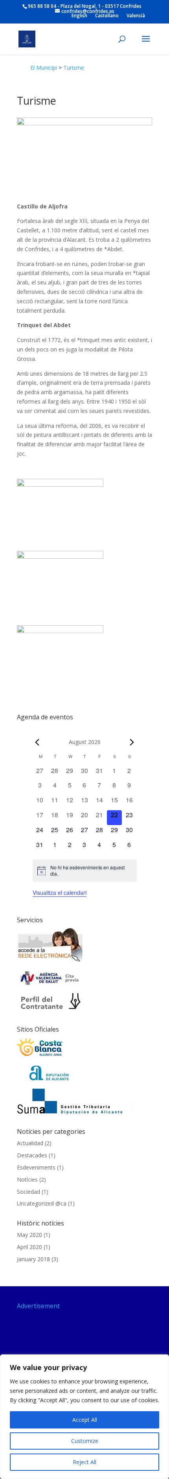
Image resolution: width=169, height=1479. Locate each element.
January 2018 (33, 1259)
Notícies (27, 1179)
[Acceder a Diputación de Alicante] (50, 1080)
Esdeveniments (36, 1167)
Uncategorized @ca (41, 1203)
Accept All (84, 1419)
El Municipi (43, 67)
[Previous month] (37, 742)
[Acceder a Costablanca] (40, 1056)
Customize (84, 1441)
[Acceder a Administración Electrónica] (50, 961)
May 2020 (29, 1234)
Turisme (73, 67)
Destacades (32, 1155)
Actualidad (30, 1143)
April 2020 (29, 1247)
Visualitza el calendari (59, 892)
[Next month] (132, 742)
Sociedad (28, 1191)
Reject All (84, 1462)
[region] (84, 1416)
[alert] (85, 871)
